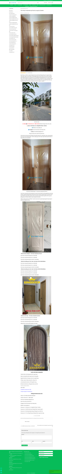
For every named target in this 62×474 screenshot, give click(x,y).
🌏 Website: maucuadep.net (37, 127)
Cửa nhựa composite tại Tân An (40, 418)
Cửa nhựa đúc (27, 6)
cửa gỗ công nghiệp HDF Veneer (13, 20)
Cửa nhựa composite (24, 193)
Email (33, 441)
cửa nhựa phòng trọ (12, 42)
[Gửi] (38, 2)
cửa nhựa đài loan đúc (12, 34)
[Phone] (1, 468)
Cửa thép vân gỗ (11, 46)
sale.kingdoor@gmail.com (50, 0)
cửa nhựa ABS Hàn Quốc (12, 27)
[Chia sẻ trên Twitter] (35, 415)
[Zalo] (1, 471)
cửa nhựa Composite (12, 29)
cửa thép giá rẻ (11, 45)
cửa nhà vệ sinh (11, 26)
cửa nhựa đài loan (11, 32)
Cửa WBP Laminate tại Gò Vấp (26, 389)
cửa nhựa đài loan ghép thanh (13, 35)
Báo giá (10, 10)
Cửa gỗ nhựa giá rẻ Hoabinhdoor (26, 391)
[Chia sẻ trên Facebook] (34, 415)
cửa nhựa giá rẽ (11, 38)
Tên (22, 441)
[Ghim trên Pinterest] (38, 415)
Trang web (44, 441)
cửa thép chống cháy (12, 43)
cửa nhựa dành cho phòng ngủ (13, 30)
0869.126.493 (37, 123)
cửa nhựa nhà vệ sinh (12, 39)
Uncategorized (11, 52)
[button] (45, 2)
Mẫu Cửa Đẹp (11, 49)
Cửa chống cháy (11, 13)
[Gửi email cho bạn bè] (36, 415)
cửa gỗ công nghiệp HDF (12, 17)
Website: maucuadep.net (25, 405)
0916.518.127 (45, 0)
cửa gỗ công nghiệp (11, 16)
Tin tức (10, 50)
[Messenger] (1, 473)
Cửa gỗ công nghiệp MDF (12, 22)
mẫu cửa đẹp (24, 78)
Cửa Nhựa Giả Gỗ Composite (33, 6)
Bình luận (23, 434)
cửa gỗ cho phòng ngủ (12, 14)
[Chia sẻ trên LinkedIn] (39, 415)
